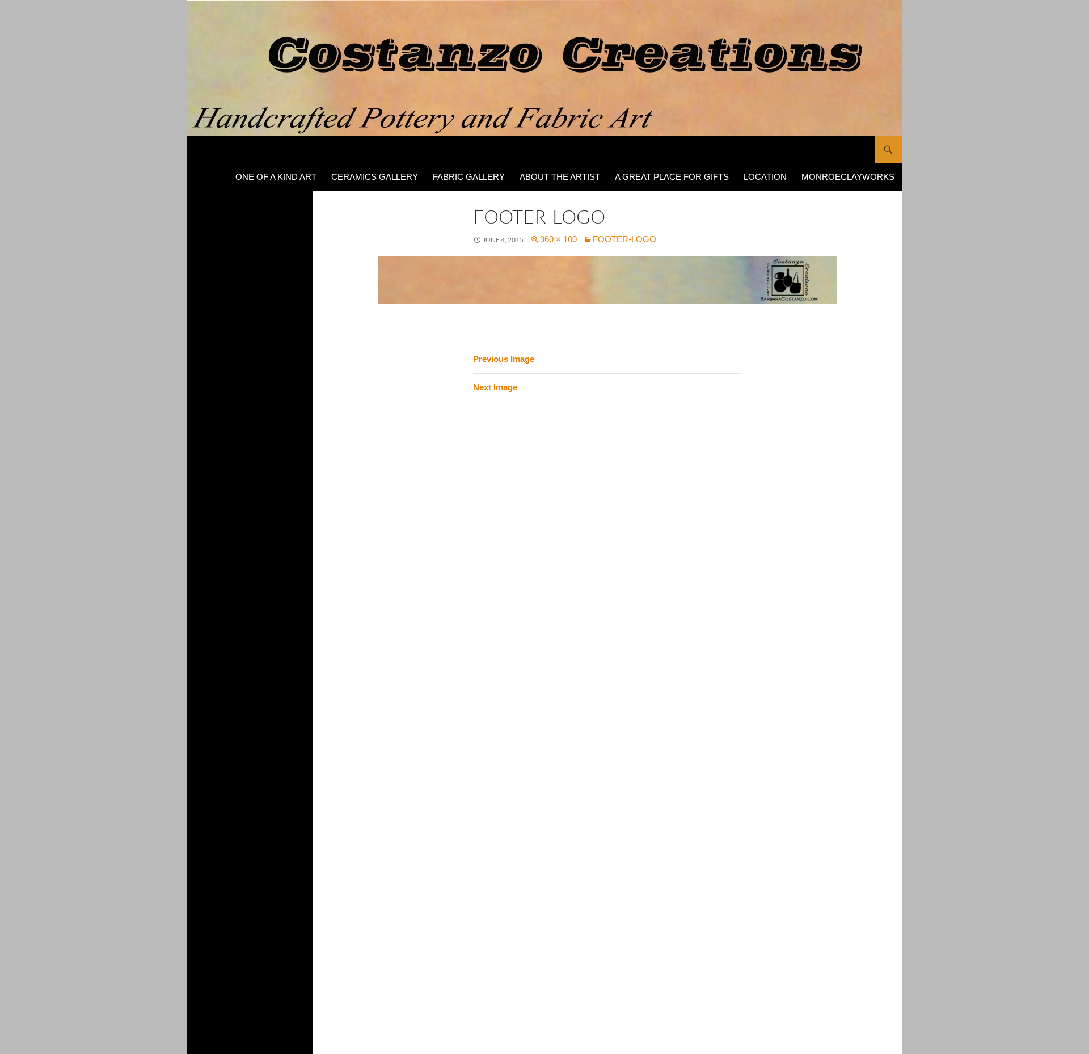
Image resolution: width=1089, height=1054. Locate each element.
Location (765, 177)
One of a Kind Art (275, 177)
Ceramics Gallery (374, 177)
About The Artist (560, 177)
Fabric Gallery (469, 177)
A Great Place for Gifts (672, 177)
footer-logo (624, 239)
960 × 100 (558, 239)
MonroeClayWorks (847, 177)
